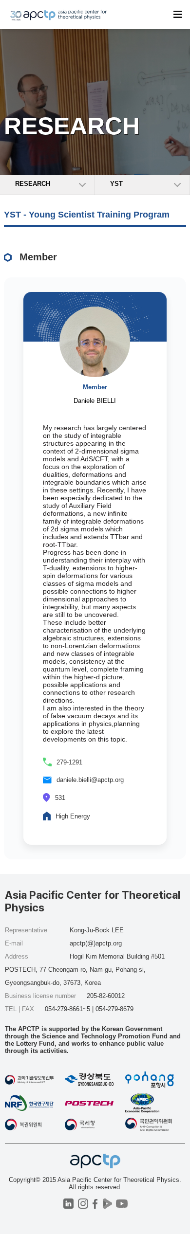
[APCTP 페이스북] (95, 1203)
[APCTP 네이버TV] (107, 1203)
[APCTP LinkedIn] (68, 1203)
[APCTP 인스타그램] (83, 1203)
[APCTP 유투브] (121, 1203)
